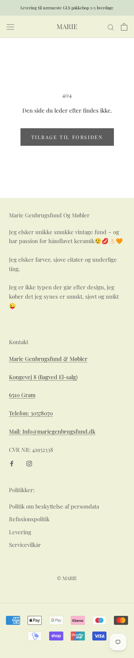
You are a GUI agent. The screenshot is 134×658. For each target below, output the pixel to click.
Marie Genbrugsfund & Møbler (48, 358)
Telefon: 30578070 (31, 413)
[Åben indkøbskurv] (124, 27)
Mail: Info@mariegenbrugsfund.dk (52, 431)
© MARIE (67, 578)
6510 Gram (22, 395)
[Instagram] (29, 462)
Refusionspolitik (29, 519)
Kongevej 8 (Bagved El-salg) (43, 377)
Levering (20, 532)
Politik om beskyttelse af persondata (54, 506)
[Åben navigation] (10, 27)
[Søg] (111, 26)
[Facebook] (12, 462)
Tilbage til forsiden (67, 137)
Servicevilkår (25, 544)
